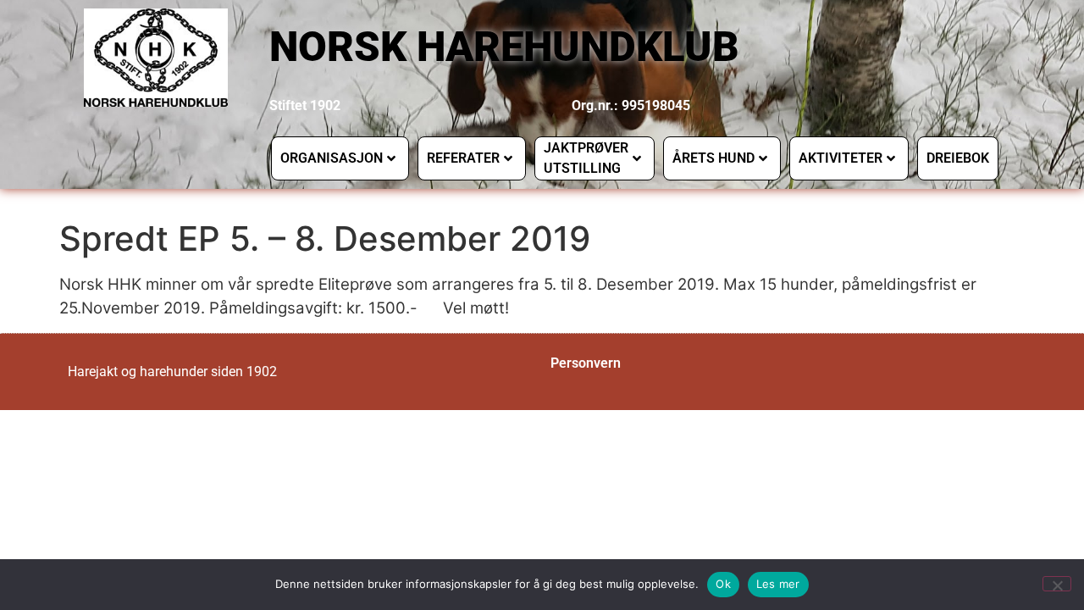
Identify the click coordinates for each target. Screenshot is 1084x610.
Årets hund (713, 158)
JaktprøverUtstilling (586, 158)
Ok (723, 584)
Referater (463, 158)
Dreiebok (957, 158)
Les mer (778, 584)
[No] (1057, 583)
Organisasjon (331, 158)
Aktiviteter (840, 158)
